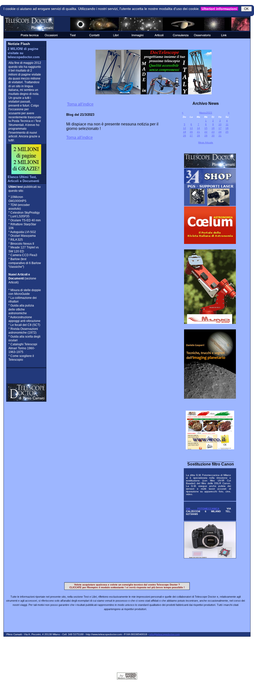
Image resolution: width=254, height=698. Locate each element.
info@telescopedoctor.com (164, 634)
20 (191, 131)
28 (198, 135)
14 (198, 128)
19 (184, 131)
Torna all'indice (80, 104)
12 (184, 128)
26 (184, 135)
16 (213, 128)
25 (226, 131)
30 (213, 135)
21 (198, 131)
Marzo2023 (205, 112)
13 (191, 128)
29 (205, 135)
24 (220, 131)
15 (205, 128)
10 (220, 124)
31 (220, 135)
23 (213, 131)
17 (220, 128)
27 (191, 135)
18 (226, 128)
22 (205, 131)
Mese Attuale (205, 142)
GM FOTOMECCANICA (202, 508)
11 (227, 124)
